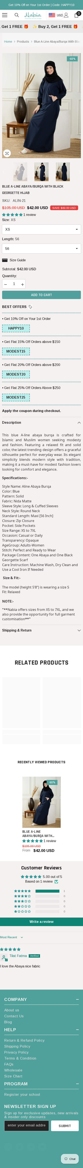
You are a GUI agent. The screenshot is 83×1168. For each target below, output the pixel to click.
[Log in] (66, 15)
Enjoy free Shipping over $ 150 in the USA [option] (41, 5)
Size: (9, 220)
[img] (10, 949)
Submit (65, 1125)
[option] (41, 105)
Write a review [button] (41, 922)
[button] (3, 172)
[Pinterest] (31, 1147)
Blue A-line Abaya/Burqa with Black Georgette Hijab (41, 834)
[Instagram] (20, 1147)
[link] (21, 732)
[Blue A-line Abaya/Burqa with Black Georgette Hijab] (41, 802)
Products (23, 41)
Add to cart (41, 294)
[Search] (16, 15)
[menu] (4, 15)
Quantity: (9, 276)
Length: (10, 239)
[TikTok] (42, 1147)
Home (8, 41)
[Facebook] (8, 1147)
